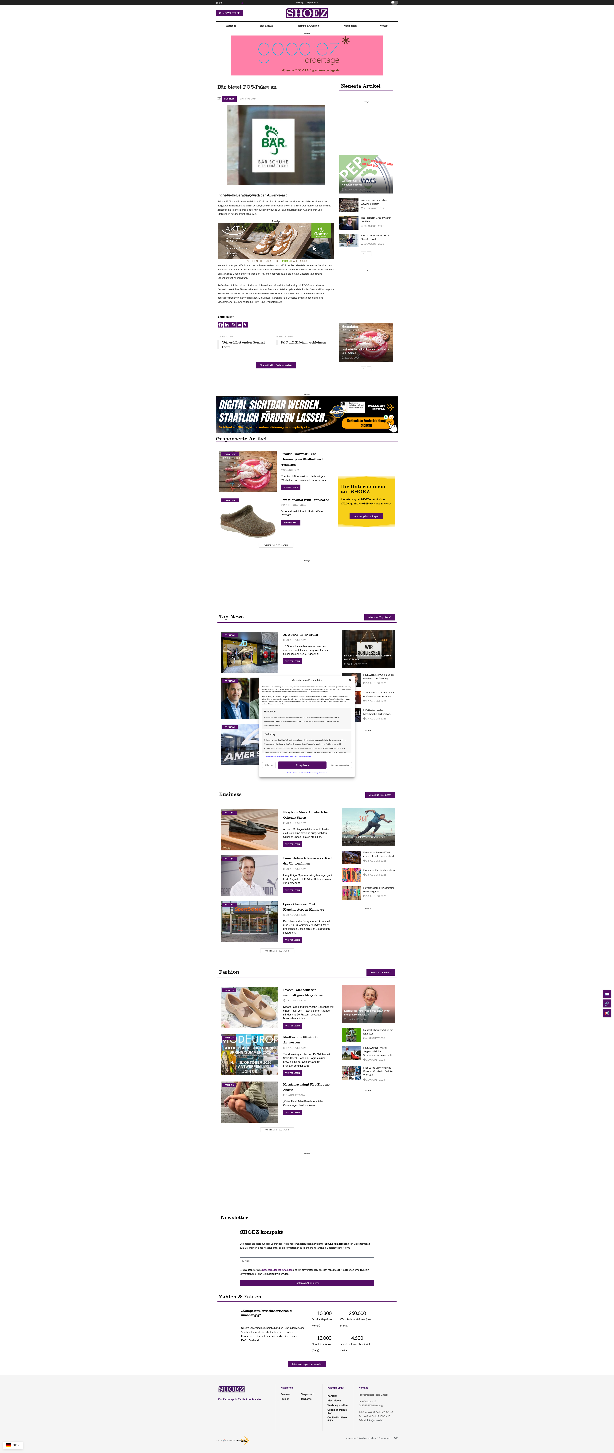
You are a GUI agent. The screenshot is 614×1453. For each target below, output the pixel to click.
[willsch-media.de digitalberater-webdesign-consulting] (307, 414)
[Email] (239, 325)
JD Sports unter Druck (300, 634)
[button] (350, 680)
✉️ (606, 993)
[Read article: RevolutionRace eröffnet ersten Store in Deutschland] (351, 857)
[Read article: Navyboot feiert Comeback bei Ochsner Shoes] (249, 829)
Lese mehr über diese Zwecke (300, 756)
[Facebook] (220, 325)
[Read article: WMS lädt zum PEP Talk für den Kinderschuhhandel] (366, 174)
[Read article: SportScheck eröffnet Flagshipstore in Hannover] (249, 921)
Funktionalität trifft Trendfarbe (305, 500)
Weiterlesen (292, 487)
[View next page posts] (369, 253)
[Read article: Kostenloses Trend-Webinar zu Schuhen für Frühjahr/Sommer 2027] (368, 1004)
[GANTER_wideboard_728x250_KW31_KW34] (276, 242)
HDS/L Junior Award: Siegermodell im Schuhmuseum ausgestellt (377, 1051)
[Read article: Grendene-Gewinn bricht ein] (351, 875)
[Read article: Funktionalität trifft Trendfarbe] (248, 517)
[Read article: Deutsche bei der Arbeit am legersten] (351, 1035)
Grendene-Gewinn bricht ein (379, 869)
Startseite (231, 25)
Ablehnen (269, 765)
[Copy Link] (245, 325)
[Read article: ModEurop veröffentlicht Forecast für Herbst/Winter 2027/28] (351, 1073)
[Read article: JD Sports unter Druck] (249, 652)
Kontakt (384, 25)
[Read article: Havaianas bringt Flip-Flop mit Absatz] (249, 1102)
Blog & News (266, 25)
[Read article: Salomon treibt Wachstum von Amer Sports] (249, 744)
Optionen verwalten (340, 765)
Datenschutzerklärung (309, 773)
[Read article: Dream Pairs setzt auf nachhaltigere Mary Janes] (249, 1007)
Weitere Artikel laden (276, 545)
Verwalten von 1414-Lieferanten (277, 756)
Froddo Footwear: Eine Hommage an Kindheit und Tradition (302, 459)
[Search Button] (241, 2)
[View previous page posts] (363, 253)
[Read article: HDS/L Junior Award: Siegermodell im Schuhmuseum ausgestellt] (351, 1053)
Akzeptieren (302, 765)
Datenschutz (385, 1438)
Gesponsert (230, 454)
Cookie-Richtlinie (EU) (337, 1411)
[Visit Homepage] (307, 13)
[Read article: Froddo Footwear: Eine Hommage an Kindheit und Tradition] (366, 342)
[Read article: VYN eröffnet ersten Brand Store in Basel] (348, 240)
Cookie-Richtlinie (293, 773)
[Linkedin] (227, 325)
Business (229, 99)
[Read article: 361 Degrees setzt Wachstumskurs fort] (368, 827)
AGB (396, 1438)
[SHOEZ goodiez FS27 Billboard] (307, 55)
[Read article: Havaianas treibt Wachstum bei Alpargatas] (351, 893)
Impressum (323, 773)
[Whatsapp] (233, 325)
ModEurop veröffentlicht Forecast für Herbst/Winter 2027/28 (378, 1071)
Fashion (229, 990)
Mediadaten (350, 25)
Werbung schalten (337, 1404)
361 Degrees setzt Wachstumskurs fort (364, 836)
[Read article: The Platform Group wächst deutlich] (348, 223)
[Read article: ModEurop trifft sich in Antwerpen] (249, 1054)
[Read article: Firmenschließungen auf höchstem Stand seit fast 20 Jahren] (368, 649)
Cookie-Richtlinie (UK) (337, 1419)
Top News (230, 635)
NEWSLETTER (231, 13)
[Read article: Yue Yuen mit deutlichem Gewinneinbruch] (348, 205)
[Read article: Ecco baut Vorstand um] (249, 698)
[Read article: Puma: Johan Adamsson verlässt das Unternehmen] (249, 875)
